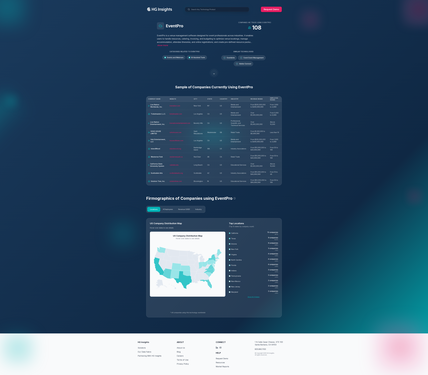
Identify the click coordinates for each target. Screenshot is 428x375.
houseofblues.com (176, 140)
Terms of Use (182, 360)
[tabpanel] (214, 267)
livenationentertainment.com (180, 123)
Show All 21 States (253, 297)
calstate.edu (174, 165)
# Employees (168, 209)
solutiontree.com (176, 181)
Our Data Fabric (144, 352)
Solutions (142, 348)
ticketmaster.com (176, 114)
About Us (181, 348)
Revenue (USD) (184, 209)
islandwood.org (175, 149)
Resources (220, 362)
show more (162, 45)
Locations (154, 209)
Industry (198, 209)
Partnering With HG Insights (149, 356)
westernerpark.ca (176, 157)
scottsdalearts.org (176, 173)
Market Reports (222, 366)
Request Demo (271, 9)
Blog (179, 352)
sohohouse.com (175, 132)
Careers (180, 356)
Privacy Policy (183, 364)
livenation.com (175, 106)
